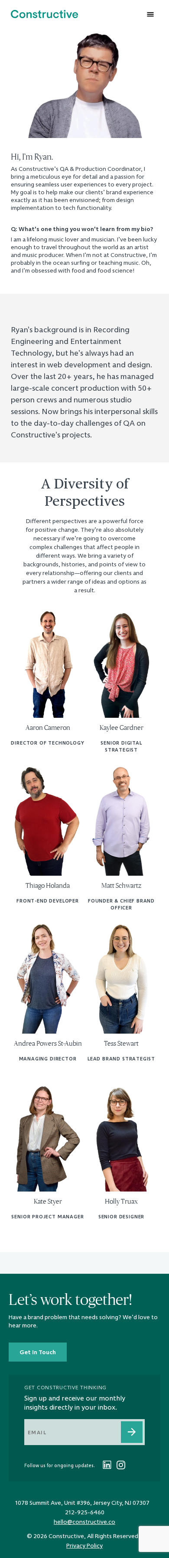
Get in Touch (38, 1352)
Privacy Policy (84, 1545)
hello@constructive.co (84, 1521)
